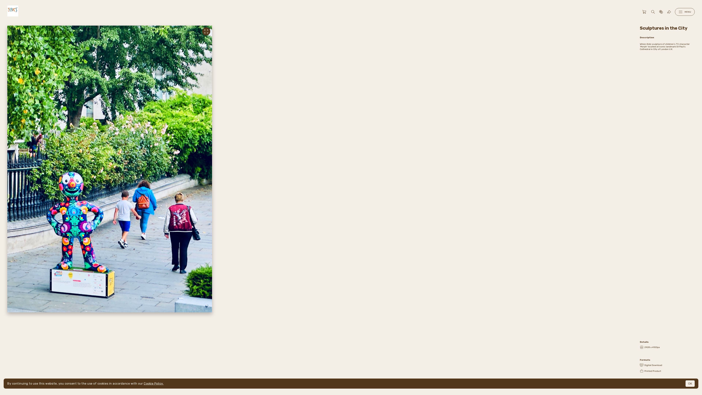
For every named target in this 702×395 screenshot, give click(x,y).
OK (690, 383)
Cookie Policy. (154, 383)
